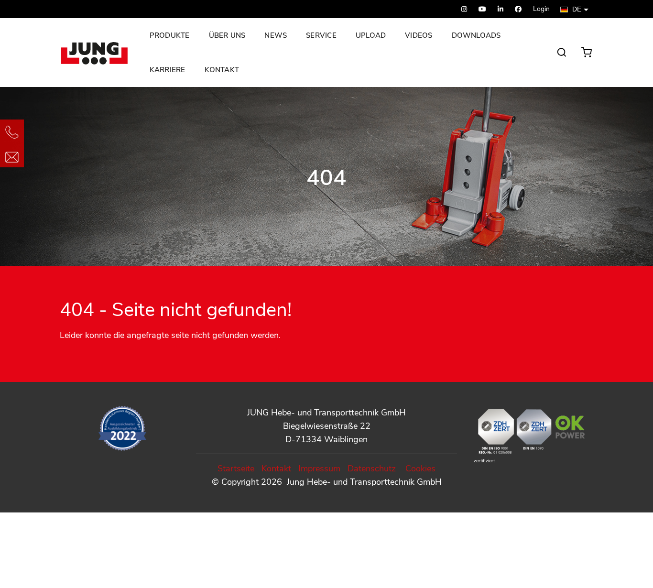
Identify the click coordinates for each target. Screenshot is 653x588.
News (275, 35)
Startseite (236, 468)
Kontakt (222, 70)
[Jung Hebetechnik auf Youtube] (482, 9)
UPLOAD (371, 35)
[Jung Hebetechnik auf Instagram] (464, 9)
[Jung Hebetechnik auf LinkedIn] (500, 9)
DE (577, 9)
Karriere (167, 70)
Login (541, 8)
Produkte (170, 35)
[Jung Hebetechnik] (96, 52)
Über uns (227, 35)
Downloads (476, 35)
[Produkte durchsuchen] (561, 57)
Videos (418, 35)
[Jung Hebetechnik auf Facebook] (518, 9)
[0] (588, 49)
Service (321, 35)
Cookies (420, 468)
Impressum (319, 468)
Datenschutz (372, 468)
